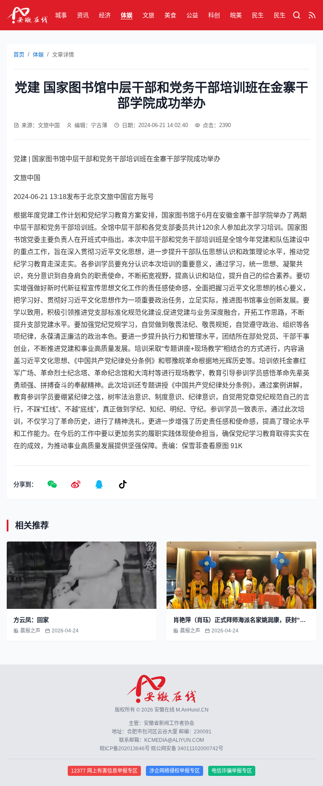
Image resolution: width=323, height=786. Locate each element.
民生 (258, 15)
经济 (105, 15)
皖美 (236, 15)
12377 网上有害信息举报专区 (104, 771)
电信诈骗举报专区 (232, 771)
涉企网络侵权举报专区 (174, 771)
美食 (170, 15)
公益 (192, 15)
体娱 (126, 15)
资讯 (83, 15)
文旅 (148, 15)
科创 (214, 15)
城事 (61, 15)
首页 (18, 54)
